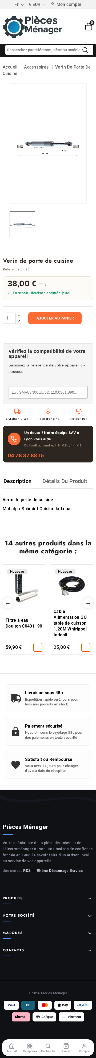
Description (17, 481)
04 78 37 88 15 (26, 455)
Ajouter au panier (55, 318)
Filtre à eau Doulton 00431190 (24, 623)
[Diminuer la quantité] (18, 321)
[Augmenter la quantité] (18, 315)
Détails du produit (64, 481)
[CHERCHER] (85, 50)
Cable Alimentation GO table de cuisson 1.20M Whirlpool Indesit (70, 623)
